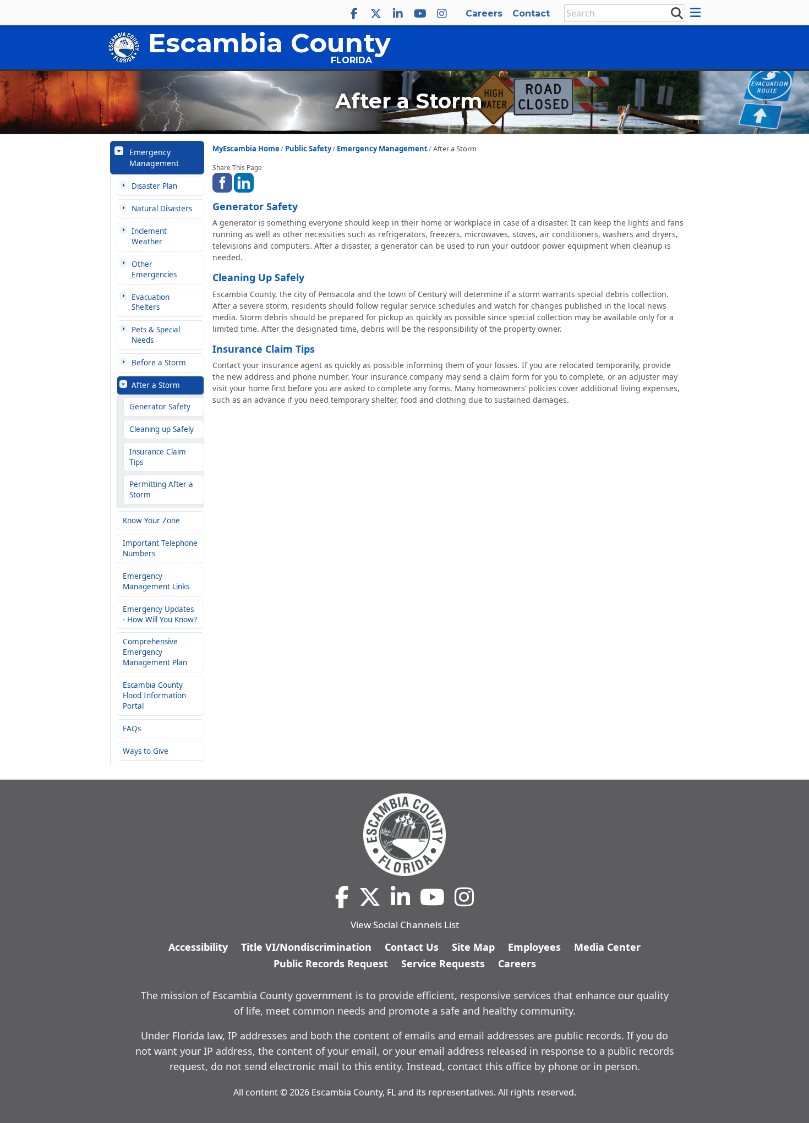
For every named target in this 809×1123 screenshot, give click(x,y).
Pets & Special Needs (156, 335)
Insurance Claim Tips (157, 457)
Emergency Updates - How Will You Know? (160, 614)
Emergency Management (154, 157)
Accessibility (198, 947)
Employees (534, 947)
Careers (484, 13)
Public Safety (308, 149)
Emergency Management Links (156, 581)
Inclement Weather (149, 236)
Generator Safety (159, 407)
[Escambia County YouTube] (420, 13)
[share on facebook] (222, 181)
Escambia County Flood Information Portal (154, 695)
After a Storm (156, 385)
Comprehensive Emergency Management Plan (155, 652)
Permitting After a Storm (161, 489)
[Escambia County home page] (404, 834)
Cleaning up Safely (161, 429)
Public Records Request (331, 963)
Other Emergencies (154, 269)
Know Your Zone (151, 520)
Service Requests (443, 963)
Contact (531, 13)
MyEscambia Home (246, 149)
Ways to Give (145, 751)
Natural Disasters (162, 208)
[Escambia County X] (376, 13)
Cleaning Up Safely (258, 277)
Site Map (473, 947)
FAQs (132, 728)
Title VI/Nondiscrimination (306, 947)
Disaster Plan (154, 186)
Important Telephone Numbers (160, 548)
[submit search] (676, 12)
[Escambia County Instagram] (442, 13)
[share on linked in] (244, 181)
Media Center (607, 947)
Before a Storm (159, 363)
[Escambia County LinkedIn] (398, 13)
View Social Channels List (405, 924)
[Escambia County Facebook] (354, 13)
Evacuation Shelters (151, 302)
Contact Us (412, 947)
